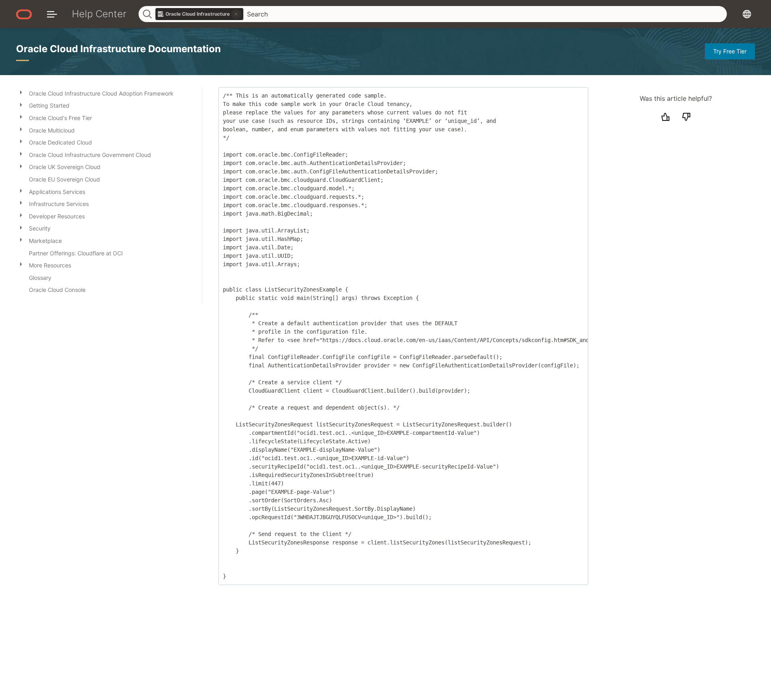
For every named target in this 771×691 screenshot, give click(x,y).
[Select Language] (747, 14)
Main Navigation (52, 14)
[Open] (21, 92)
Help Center (99, 14)
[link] (199, 14)
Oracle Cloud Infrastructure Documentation (118, 49)
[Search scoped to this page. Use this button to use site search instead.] (236, 14)
